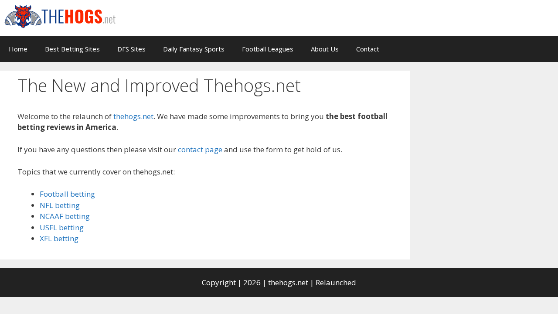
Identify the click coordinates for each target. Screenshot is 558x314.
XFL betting (59, 238)
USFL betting (62, 227)
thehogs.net (133, 116)
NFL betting (60, 205)
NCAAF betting (65, 216)
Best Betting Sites (72, 48)
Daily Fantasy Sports (194, 48)
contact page (200, 149)
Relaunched (336, 282)
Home (18, 48)
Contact (367, 48)
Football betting (67, 194)
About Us (325, 48)
